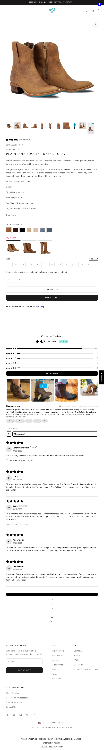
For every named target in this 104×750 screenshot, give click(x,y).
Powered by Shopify (62, 728)
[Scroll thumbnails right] (95, 390)
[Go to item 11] (90, 128)
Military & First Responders (86, 669)
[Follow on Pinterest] (27, 715)
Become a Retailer (14, 702)
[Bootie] (13, 247)
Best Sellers (57, 655)
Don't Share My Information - (69, 739)
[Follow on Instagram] (20, 715)
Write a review (52, 373)
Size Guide (78, 664)
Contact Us (78, 650)
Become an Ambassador (17, 697)
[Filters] (8, 434)
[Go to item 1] (9, 125)
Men (54, 669)
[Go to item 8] (66, 125)
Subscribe (24, 670)
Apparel (55, 660)
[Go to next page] (52, 622)
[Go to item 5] (42, 125)
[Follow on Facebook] (7, 715)
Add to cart (52, 289)
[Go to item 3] (25, 125)
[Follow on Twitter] (14, 715)
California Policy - (52, 743)
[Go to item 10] (82, 125)
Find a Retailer (12, 693)
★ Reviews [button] (101, 377)
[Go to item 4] (34, 125)
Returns (77, 655)
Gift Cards (56, 678)
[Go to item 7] (58, 125)
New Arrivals (58, 650)
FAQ (76, 660)
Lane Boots (12, 149)
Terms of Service (29, 739)
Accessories (57, 664)
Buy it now (52, 297)
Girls (54, 674)
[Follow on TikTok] (33, 715)
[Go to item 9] (74, 125)
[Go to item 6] (50, 125)
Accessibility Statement (52, 747)
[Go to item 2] (17, 125)
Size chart (93, 258)
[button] (12, 139)
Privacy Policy (46, 739)
